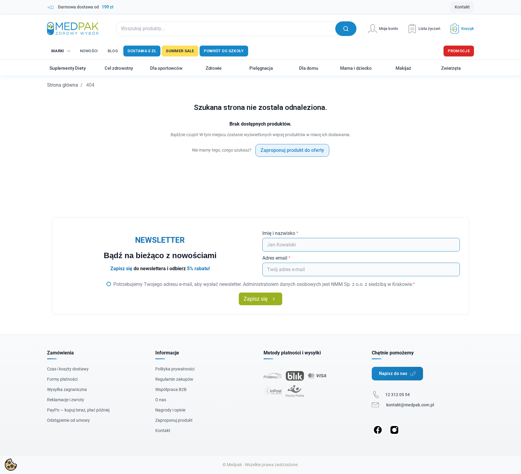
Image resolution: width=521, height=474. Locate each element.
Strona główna (62, 85)
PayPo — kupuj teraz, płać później (78, 410)
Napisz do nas (393, 373)
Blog (113, 51)
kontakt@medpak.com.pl (410, 404)
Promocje (459, 51)
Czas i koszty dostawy (68, 369)
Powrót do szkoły (224, 51)
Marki (57, 51)
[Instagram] (394, 430)
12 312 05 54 (397, 394)
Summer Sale (180, 51)
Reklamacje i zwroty (65, 399)
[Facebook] (378, 430)
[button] (460, 29)
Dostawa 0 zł (142, 51)
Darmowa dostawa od (85, 7)
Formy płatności (62, 379)
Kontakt (462, 7)
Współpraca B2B (171, 389)
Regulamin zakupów (174, 379)
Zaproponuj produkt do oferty (292, 150)
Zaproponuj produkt (174, 420)
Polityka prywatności (174, 369)
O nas (160, 399)
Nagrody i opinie (170, 410)
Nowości (89, 51)
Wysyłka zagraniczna (67, 389)
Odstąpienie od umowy (68, 420)
